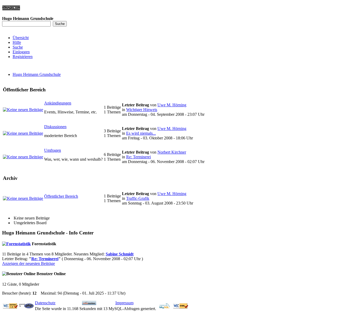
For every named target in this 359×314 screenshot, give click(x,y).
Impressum (124, 303)
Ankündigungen (57, 103)
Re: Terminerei (138, 157)
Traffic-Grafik (137, 198)
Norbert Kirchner (171, 152)
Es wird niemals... (141, 133)
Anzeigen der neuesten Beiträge (28, 263)
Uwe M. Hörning (171, 105)
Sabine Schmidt (120, 254)
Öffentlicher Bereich (61, 196)
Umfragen (52, 150)
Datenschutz (45, 303)
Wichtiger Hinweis (141, 109)
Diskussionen (55, 126)
